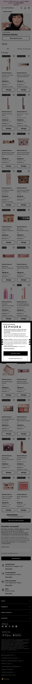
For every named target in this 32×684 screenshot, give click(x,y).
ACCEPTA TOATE (15, 353)
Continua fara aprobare (9, 324)
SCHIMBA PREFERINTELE (15, 358)
